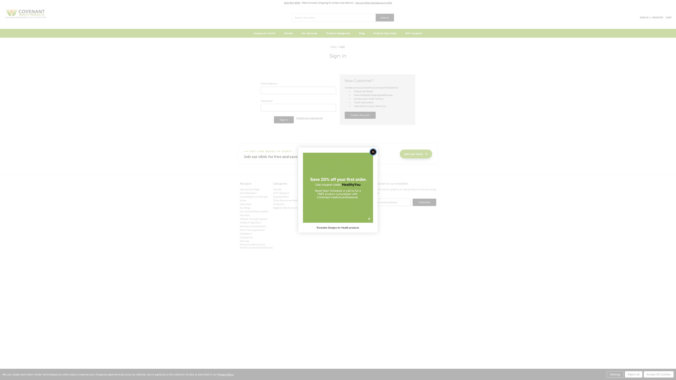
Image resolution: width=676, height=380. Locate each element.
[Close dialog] (373, 152)
